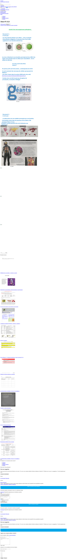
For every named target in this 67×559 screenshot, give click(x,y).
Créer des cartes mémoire (12, 6)
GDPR (1, 484)
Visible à (1, 498)
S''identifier (2, 5)
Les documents (3, 1)
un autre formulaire (12, 535)
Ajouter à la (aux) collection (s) (5, 25)
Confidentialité (5, 484)
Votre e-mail (2, 545)
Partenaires (4, 482)
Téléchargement (3, 24)
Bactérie (4, 19)
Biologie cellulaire (6, 18)
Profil (1, 14)
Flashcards (7, 1)
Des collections (6, 9)
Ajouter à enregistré (14, 25)
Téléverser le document (4, 6)
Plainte (1, 482)
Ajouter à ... (8, 24)
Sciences (4, 16)
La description (4, 495)
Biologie (4, 17)
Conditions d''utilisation (12, 484)
